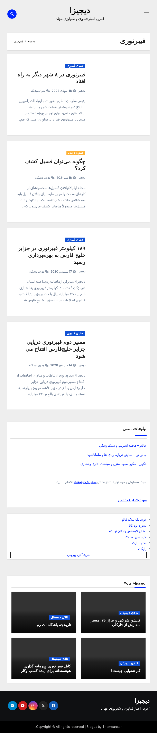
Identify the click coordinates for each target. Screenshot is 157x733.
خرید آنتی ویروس (78, 555)
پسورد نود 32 (138, 525)
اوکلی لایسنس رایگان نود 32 (127, 531)
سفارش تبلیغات (85, 482)
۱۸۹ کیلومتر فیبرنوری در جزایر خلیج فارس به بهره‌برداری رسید (51, 255)
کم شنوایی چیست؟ (125, 671)
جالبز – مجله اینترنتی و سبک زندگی (123, 445)
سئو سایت (139, 543)
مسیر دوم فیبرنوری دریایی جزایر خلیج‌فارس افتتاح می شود (55, 349)
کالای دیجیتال (129, 613)
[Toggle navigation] (146, 13)
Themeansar (112, 727)
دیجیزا (80, 11)
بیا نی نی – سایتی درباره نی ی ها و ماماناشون (117, 455)
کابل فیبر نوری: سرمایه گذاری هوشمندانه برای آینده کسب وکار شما (46, 671)
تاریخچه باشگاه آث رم (54, 625)
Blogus (91, 727)
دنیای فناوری (75, 66)
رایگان (142, 549)
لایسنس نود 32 (136, 537)
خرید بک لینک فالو (134, 519)
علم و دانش (75, 153)
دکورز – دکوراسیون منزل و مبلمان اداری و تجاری (114, 464)
